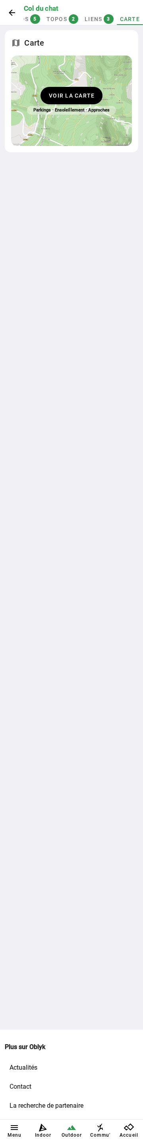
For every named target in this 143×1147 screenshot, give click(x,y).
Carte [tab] (130, 19)
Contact (20, 1086)
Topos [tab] (60, 19)
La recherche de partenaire (46, 1105)
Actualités (23, 1067)
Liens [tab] (97, 19)
